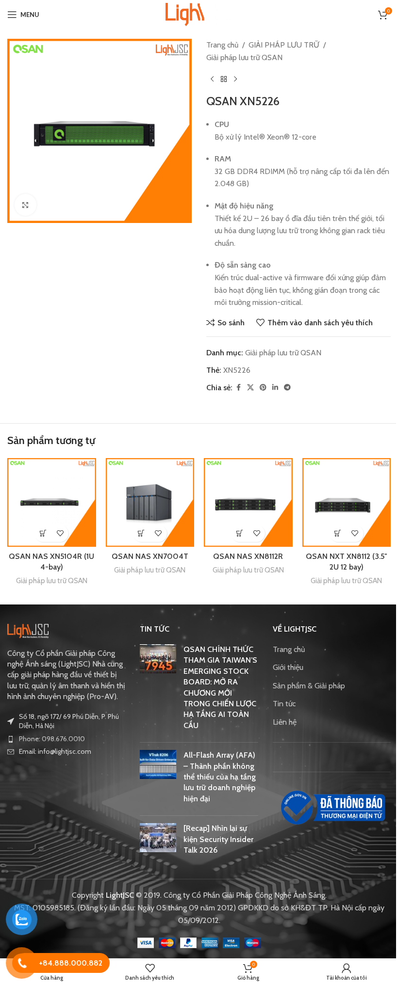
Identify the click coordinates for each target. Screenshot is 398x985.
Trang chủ (222, 44)
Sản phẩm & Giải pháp (309, 685)
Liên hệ (285, 722)
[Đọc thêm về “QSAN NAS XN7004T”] (141, 533)
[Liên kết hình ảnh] (28, 630)
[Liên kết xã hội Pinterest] (263, 387)
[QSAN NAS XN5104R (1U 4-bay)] (51, 502)
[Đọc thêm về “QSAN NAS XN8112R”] (239, 533)
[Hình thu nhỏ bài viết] (158, 689)
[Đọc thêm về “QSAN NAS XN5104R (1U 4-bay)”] (42, 533)
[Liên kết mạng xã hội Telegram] (287, 387)
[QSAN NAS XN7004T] (150, 502)
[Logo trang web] (199, 13)
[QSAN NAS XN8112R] (248, 502)
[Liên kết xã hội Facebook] (238, 387)
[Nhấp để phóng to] (25, 205)
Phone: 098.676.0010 (52, 738)
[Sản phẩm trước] (212, 79)
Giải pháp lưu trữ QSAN (244, 57)
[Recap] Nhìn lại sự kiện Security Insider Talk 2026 (218, 839)
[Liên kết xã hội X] (250, 387)
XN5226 (236, 370)
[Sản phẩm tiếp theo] (235, 79)
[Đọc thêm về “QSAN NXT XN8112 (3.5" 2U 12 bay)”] (338, 533)
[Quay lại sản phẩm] (224, 79)
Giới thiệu (288, 667)
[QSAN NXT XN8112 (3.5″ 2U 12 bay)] (346, 502)
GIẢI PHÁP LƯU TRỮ (284, 44)
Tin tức (284, 703)
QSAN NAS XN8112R (248, 556)
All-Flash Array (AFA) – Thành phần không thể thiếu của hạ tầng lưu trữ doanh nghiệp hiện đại (219, 776)
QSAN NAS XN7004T (150, 556)
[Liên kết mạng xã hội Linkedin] (275, 387)
